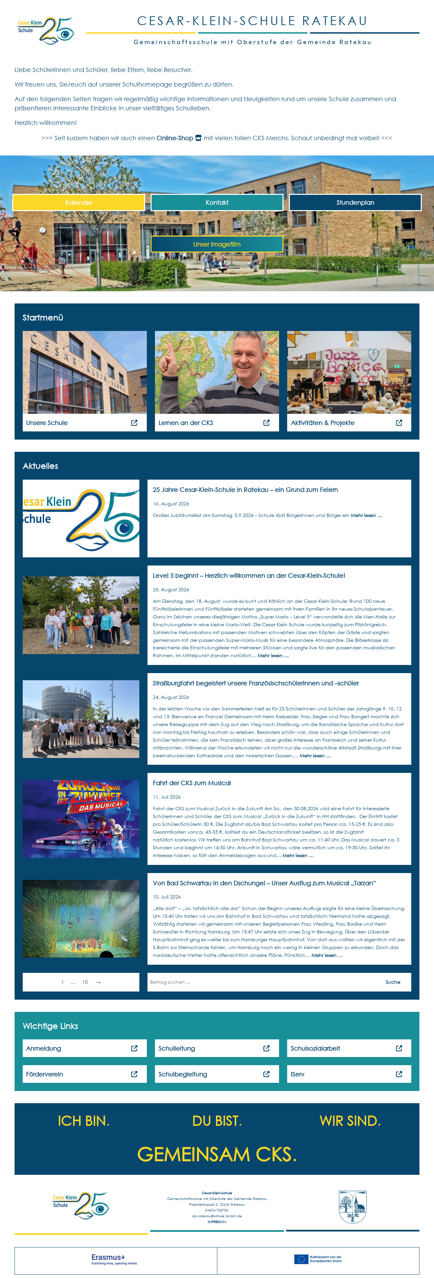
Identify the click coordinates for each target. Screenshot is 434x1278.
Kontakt (217, 202)
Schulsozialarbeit (315, 1048)
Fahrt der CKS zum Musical (192, 782)
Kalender (78, 202)
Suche (393, 982)
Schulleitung (177, 1048)
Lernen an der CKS (186, 422)
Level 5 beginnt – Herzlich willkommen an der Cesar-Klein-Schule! (249, 575)
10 (85, 982)
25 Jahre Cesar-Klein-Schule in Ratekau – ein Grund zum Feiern (245, 489)
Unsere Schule (47, 422)
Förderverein (44, 1074)
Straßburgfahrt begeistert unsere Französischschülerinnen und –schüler (256, 683)
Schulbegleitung (183, 1074)
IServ (297, 1074)
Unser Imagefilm (217, 244)
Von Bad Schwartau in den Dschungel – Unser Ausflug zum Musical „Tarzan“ (264, 883)
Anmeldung (43, 1048)
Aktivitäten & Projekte (323, 422)
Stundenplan (355, 202)
